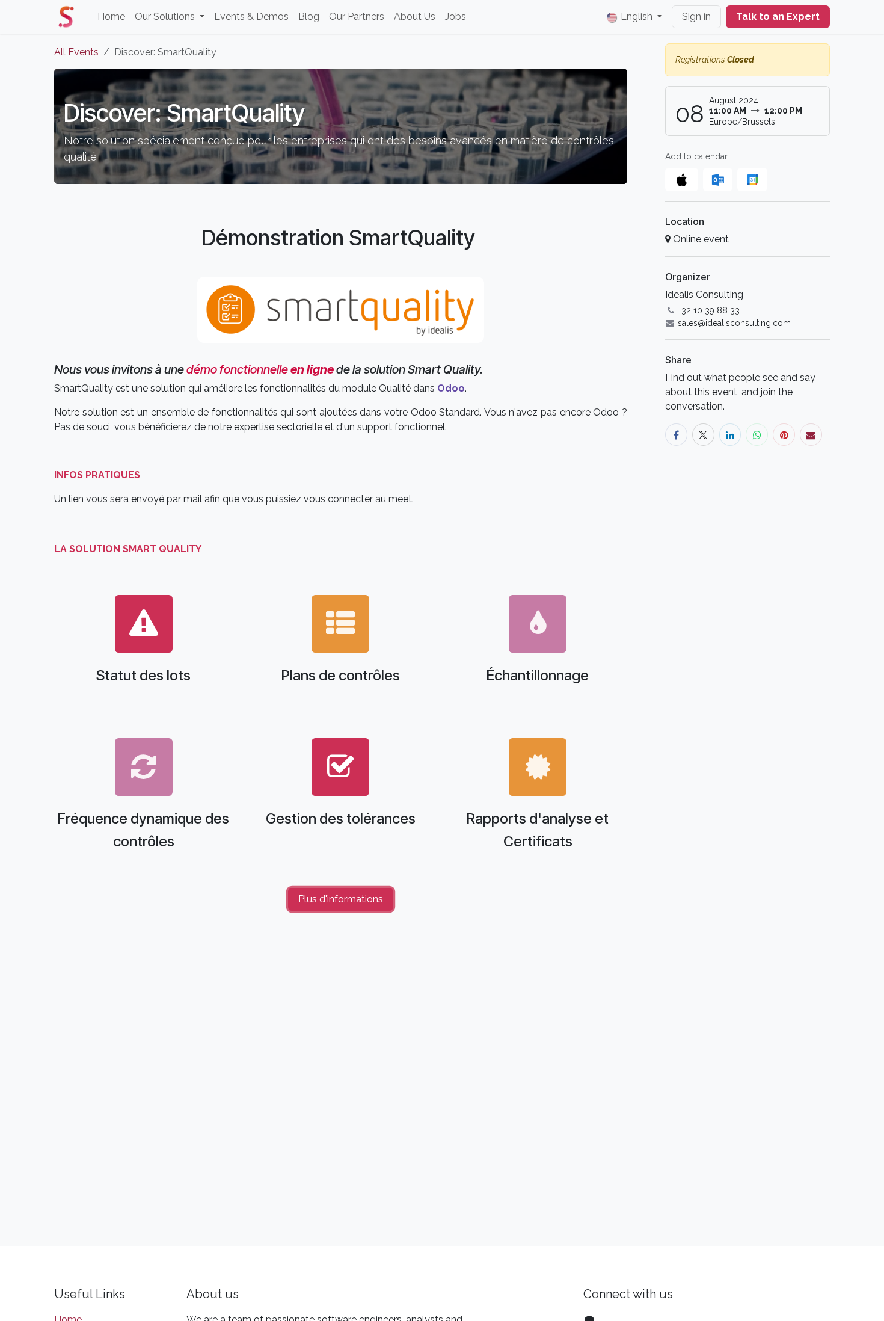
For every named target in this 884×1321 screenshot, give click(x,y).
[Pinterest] (784, 434)
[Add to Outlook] (717, 179)
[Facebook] (676, 434)
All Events (76, 52)
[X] (703, 434)
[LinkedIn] (730, 434)
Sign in (696, 16)
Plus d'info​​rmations (340, 899)
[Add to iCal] (681, 179)
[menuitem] (111, 17)
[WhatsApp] (757, 434)
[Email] (811, 434)
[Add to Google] (752, 179)
